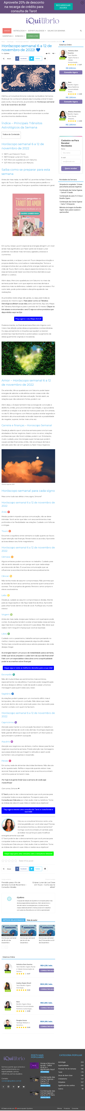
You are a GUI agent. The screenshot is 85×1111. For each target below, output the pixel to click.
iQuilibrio (6, 53)
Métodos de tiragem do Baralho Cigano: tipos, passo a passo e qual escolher (71, 210)
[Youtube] (23, 1087)
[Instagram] (8, 1087)
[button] (80, 31)
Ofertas (59, 1108)
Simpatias (7, 36)
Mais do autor (32, 920)
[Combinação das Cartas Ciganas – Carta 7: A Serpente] (34, 1079)
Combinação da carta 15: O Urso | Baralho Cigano (71, 197)
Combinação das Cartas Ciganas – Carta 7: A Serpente (71, 203)
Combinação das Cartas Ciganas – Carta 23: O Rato (47, 1093)
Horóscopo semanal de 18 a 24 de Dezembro (9, 940)
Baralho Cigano (45, 1085)
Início (3, 42)
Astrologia (19, 31)
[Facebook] (3, 1087)
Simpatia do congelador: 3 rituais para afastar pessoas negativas (71, 186)
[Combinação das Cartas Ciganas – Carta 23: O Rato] (34, 1093)
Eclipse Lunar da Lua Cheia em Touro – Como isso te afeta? (44, 884)
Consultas (75, 1108)
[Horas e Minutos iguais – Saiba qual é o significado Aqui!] (34, 1065)
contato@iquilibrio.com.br (11, 1081)
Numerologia (44, 1071)
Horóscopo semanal (22, 42)
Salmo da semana (56, 31)
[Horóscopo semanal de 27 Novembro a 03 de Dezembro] (47, 930)
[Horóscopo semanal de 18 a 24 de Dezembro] (10, 930)
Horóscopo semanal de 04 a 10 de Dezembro (27, 940)
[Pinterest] (13, 1087)
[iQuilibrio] (42, 21)
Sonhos (19, 36)
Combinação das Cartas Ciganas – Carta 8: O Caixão (71, 191)
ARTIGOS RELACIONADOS (13, 920)
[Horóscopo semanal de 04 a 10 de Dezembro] (28, 930)
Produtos (67, 1108)
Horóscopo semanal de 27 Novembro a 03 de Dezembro (46, 940)
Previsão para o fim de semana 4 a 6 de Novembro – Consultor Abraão (14, 884)
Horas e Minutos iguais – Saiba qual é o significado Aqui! (47, 1066)
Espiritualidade (36, 31)
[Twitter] (18, 1087)
